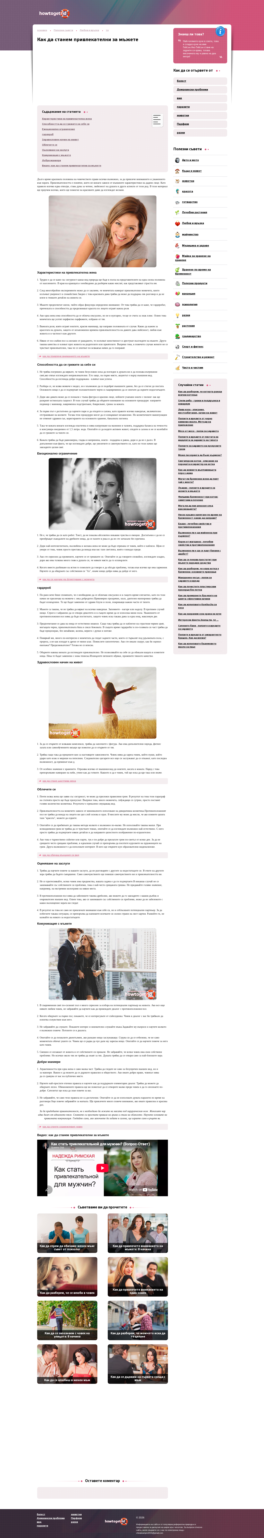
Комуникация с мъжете (56, 155)
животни (183, 115)
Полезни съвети (63, 30)
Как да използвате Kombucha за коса (197, 606)
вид (179, 98)
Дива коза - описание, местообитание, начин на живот (197, 411)
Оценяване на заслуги (55, 150)
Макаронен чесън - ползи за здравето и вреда (195, 579)
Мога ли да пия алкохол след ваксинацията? (195, 507)
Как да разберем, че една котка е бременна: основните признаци (198, 570)
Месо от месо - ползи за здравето (198, 431)
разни (181, 133)
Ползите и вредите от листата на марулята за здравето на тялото (198, 438)
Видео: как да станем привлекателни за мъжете (71, 166)
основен (42, 30)
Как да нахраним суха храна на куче (199, 614)
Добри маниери (51, 161)
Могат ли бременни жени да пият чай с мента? (198, 480)
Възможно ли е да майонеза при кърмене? (197, 534)
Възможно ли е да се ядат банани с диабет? (199, 552)
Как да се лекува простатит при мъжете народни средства (197, 561)
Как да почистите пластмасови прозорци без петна (197, 588)
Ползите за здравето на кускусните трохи (199, 447)
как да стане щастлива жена (59, 780)
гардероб (48, 135)
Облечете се (49, 145)
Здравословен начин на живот (60, 140)
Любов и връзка (89, 30)
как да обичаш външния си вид (61, 855)
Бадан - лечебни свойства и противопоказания (194, 525)
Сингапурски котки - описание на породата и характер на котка (198, 462)
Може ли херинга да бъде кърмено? (200, 455)
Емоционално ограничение (58, 129)
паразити (183, 107)
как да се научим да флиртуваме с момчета (68, 579)
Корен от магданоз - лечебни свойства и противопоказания (196, 543)
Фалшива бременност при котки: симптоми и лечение (198, 498)
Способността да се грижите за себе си (65, 124)
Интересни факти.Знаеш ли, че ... (198, 620)
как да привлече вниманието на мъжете (66, 356)
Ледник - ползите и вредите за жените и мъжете (196, 489)
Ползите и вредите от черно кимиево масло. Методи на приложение (195, 422)
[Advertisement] (102, 68)
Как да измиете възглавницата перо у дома (197, 471)
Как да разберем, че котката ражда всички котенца (200, 393)
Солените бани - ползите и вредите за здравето (199, 627)
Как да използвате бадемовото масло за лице (197, 645)
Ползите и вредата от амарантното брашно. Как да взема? (199, 636)
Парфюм (183, 124)
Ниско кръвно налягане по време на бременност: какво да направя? (200, 516)
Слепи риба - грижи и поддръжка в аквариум (199, 402)
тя (107, 30)
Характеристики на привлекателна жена (67, 119)
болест (181, 81)
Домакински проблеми (192, 89)
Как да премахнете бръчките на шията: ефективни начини (197, 597)
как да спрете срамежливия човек (62, 1126)
